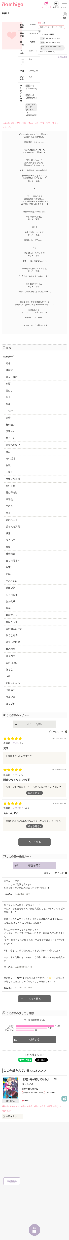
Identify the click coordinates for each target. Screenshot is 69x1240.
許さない (10, 669)
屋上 (8, 397)
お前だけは (12, 662)
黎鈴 (40, 23)
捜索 (8, 533)
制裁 (8, 465)
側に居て (10, 689)
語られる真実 (13, 526)
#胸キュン (6, 1111)
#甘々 (36, 1106)
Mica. (16, 774)
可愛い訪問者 (13, 642)
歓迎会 (9, 499)
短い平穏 (10, 485)
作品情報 (63, 57)
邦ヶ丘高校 (12, 377)
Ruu (6, 894)
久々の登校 (12, 594)
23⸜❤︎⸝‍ (16, 743)
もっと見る (34, 841)
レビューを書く (34, 724)
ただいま (10, 696)
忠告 (8, 417)
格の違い (10, 424)
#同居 (43, 1106)
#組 (36, 123)
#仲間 (23, 123)
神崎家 (9, 370)
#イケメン (7, 127)
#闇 (12, 123)
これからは (12, 581)
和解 (8, 574)
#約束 (42, 123)
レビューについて (55, 731)
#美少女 (55, 123)
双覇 (8, 383)
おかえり (10, 601)
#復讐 (17, 123)
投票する (34, 1039)
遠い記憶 (10, 458)
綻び (8, 451)
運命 (8, 363)
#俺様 (29, 1106)
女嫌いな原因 (13, 479)
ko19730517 (19, 808)
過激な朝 (10, 587)
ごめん (9, 506)
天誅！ (9, 472)
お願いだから (13, 683)
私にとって (12, 621)
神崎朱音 (10, 553)
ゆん (6, 987)
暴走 (8, 513)
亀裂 (8, 608)
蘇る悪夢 (10, 655)
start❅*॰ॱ (8, 356)
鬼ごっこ (10, 540)
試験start (10, 431)
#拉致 (48, 123)
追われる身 (12, 519)
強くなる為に (13, 635)
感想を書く (34, 865)
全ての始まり (13, 560)
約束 (8, 567)
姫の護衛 (10, 649)
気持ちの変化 (13, 445)
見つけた (10, 438)
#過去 (23, 1106)
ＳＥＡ (25, 1084)
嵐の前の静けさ (14, 628)
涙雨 (8, 676)
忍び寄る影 (12, 492)
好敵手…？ (12, 615)
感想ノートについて (54, 873)
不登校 (9, 411)
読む (34, 1228)
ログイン (56, 7)
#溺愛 (49, 1106)
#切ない (30, 123)
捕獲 (8, 547)
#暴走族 (6, 123)
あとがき (10, 703)
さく (6, 967)
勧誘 (8, 404)
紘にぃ (9, 390)
